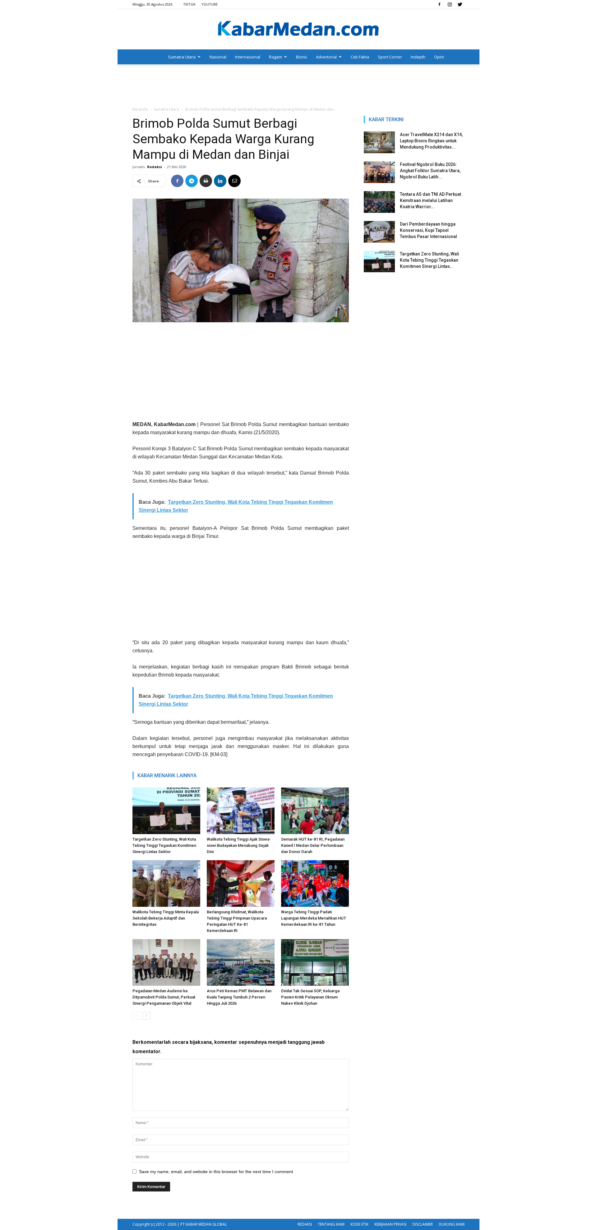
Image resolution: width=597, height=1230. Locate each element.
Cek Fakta (360, 57)
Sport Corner (390, 57)
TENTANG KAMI (331, 1224)
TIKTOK (189, 4)
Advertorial (326, 57)
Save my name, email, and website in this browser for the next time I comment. (216, 1171)
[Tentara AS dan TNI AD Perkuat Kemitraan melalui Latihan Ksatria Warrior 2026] (379, 202)
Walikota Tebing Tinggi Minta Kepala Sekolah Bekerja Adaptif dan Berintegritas (165, 918)
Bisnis (301, 57)
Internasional (247, 57)
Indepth (418, 57)
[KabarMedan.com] (298, 29)
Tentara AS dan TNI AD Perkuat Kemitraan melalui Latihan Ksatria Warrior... (430, 200)
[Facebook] (439, 4)
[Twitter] (460, 4)
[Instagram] (449, 4)
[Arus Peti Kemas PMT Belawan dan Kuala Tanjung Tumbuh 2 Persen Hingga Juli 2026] (241, 962)
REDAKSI (305, 1224)
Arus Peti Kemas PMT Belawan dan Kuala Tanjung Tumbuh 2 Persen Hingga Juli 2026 (239, 997)
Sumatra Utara (182, 57)
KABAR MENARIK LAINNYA (167, 775)
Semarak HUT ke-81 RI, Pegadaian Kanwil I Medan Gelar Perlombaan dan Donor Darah (313, 845)
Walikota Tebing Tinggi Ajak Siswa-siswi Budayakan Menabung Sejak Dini (239, 845)
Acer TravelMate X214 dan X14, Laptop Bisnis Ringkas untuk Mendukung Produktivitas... (431, 140)
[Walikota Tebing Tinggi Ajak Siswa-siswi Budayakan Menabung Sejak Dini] (241, 810)
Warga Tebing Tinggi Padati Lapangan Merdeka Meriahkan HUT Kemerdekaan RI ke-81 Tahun (313, 918)
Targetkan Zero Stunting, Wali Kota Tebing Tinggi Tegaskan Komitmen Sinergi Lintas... (429, 260)
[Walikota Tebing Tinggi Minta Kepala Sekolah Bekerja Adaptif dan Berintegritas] (166, 883)
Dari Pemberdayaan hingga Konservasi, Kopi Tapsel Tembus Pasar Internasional (428, 230)
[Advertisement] (298, 86)
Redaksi (154, 166)
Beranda (140, 109)
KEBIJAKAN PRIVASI (390, 1224)
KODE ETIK (359, 1224)
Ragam (275, 57)
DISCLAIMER (422, 1224)
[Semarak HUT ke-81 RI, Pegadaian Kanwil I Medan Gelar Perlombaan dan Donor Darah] (315, 810)
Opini (439, 57)
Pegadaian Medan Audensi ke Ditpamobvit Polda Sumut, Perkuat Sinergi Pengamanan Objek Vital (163, 997)
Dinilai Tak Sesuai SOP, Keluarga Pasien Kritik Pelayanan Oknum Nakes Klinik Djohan (310, 997)
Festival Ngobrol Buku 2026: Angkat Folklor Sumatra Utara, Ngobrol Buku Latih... (430, 170)
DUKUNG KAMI (452, 1224)
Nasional (218, 57)
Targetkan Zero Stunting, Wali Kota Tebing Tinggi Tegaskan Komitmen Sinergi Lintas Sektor (164, 845)
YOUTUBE (209, 4)
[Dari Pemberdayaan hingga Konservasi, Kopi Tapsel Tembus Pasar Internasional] (379, 232)
